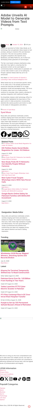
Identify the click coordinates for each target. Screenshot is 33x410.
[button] (25, 7)
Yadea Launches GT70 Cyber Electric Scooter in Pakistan (13, 287)
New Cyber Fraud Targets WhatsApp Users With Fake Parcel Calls (16, 180)
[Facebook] (2, 379)
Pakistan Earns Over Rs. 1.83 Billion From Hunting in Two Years (15, 279)
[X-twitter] (6, 379)
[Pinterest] (24, 379)
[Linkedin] (28, 379)
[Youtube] (15, 379)
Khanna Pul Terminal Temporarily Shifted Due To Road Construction (15, 271)
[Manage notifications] (29, 406)
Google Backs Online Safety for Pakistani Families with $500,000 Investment (16, 196)
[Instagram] (11, 379)
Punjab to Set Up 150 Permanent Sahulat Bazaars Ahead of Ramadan (16, 304)
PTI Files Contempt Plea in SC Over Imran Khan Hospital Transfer (15, 296)
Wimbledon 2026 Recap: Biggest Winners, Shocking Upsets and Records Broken (15, 255)
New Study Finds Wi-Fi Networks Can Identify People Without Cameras (15, 164)
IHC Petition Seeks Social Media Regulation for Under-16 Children (15, 149)
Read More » (5, 155)
